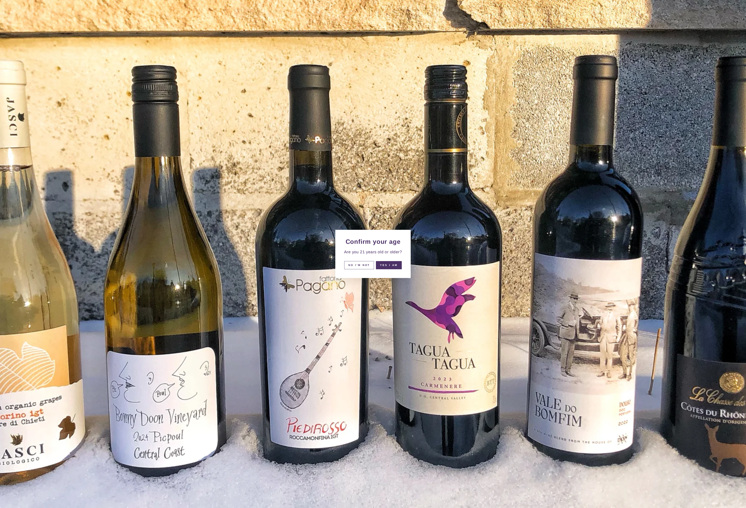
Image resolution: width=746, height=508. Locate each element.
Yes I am (388, 265)
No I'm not (359, 265)
